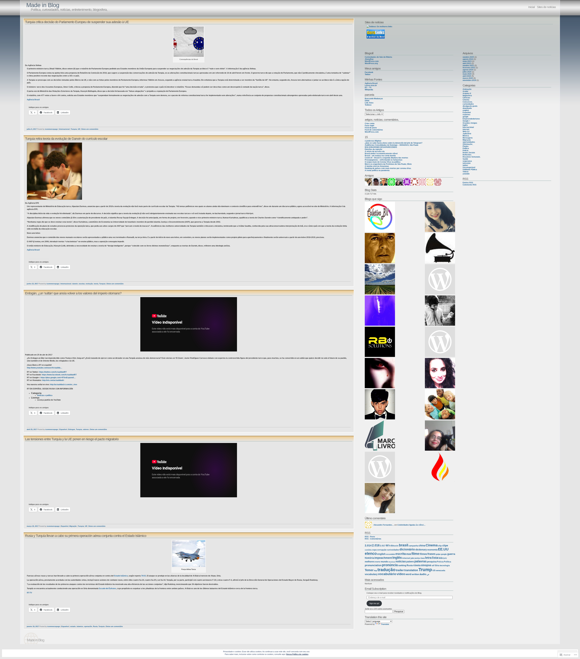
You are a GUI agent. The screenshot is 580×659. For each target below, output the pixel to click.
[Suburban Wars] (440, 373)
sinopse (426, 565)
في (428, 574)
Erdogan (71, 429)
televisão (466, 163)
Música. (466, 136)
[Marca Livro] (380, 435)
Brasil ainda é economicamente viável (381, 153)
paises (410, 561)
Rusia (95, 626)
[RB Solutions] (380, 342)
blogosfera (467, 96)
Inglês (397, 558)
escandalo (390, 554)
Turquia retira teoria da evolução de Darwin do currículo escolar (66, 139)
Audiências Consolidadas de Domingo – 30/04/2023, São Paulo (391, 145)
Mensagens (468, 138)
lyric (445, 558)
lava (423, 558)
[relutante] (380, 310)
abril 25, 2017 (32, 429)
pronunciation (373, 565)
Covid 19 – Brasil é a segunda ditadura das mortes (386, 158)
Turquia (74, 129)
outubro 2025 (468, 57)
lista (435, 557)
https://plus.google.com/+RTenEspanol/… (58, 378)
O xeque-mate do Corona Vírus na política (382, 162)
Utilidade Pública (470, 169)
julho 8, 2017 (32, 129)
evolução (89, 284)
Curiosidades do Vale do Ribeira (378, 57)
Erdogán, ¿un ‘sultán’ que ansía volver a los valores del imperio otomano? (73, 293)
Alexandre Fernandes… (384, 525)
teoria (96, 284)
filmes (423, 554)
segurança (467, 161)
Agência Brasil (33, 100)
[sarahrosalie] (380, 373)
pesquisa (432, 561)
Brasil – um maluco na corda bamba (380, 156)
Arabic (465, 91)
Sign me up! (374, 603)
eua (408, 553)
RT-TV (29, 593)
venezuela (440, 570)
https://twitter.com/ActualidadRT (53, 372)
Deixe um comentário (89, 129)
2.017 (382, 545)
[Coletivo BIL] (380, 217)
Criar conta (369, 123)
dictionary (421, 549)
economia (432, 549)
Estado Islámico (121, 576)
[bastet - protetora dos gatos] (440, 435)
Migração (73, 526)
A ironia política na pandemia (377, 170)
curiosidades (393, 550)
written (415, 574)
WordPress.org (371, 63)
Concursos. (468, 102)
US (433, 570)
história (369, 557)
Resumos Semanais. (471, 157)
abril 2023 (467, 63)
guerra (451, 554)
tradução (386, 569)
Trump (425, 569)
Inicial (531, 7)
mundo (384, 561)
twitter (465, 165)
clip (440, 545)
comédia (368, 550)
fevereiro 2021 (469, 68)
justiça (417, 558)
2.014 (368, 545)
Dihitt (367, 101)
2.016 (376, 545)
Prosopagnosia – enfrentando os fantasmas (383, 160)
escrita (400, 553)
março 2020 (468, 78)
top (375, 570)
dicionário (407, 549)
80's (388, 545)
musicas (391, 562)
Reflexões (467, 155)
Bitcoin (394, 545)
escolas (82, 284)
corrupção (382, 550)
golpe (438, 554)
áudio (423, 574)
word (408, 574)
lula (441, 557)
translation (411, 570)
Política (447, 562)
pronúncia (390, 565)
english (381, 554)
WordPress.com (372, 61)
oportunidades (469, 142)
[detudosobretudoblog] (380, 498)
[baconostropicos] (380, 279)
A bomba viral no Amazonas (377, 166)
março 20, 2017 (33, 526)
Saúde (465, 159)
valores (86, 429)
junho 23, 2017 (32, 284)
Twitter (368, 74)
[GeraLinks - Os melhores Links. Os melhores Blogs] (376, 38)
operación (88, 626)
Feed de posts (371, 128)
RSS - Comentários (373, 539)
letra (428, 557)
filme (415, 554)
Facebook (369, 72)
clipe (445, 545)
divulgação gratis (470, 106)
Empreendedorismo (471, 119)
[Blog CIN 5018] (380, 467)
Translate (385, 624)
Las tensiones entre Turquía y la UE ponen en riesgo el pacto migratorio (72, 439)
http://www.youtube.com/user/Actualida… (44, 368)
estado (73, 626)
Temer (369, 570)
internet (406, 558)
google (444, 554)
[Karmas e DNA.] (440, 217)
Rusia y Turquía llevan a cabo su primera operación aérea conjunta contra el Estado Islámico (85, 536)
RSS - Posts (370, 537)
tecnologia (445, 565)
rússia (416, 565)
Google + (466, 121)
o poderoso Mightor (373, 141)
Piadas (466, 146)
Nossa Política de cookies (297, 654)
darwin (75, 284)
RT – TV (368, 88)
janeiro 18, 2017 (33, 626)
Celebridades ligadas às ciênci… (411, 525)
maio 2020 (467, 74)
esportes (466, 115)
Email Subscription (375, 588)
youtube (466, 174)
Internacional (64, 129)
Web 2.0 (466, 131)
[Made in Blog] (440, 404)
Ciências (466, 98)
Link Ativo (369, 103)
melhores (370, 561)
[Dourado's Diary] (380, 404)
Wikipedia (369, 90)
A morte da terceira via (375, 151)
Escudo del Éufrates (107, 588)
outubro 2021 (468, 65)
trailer (400, 570)
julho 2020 (467, 72)
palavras (420, 561)
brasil (403, 545)
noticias (401, 561)
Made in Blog (42, 5)
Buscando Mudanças (374, 99)
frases (431, 553)
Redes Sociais (469, 153)
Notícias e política (44, 395)
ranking (402, 565)
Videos (466, 172)
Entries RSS (468, 183)
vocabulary (371, 574)
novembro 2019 (469, 80)
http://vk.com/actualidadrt (53, 380)
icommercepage (51, 129)
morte (377, 562)
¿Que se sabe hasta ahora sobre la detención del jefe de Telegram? (393, 143)
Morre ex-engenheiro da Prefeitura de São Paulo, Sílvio (388, 164)
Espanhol (63, 429)
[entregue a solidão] (440, 310)
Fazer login (369, 126)
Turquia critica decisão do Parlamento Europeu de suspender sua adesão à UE (77, 22)
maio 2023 (467, 61)
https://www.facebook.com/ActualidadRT (59, 375)
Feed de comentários (374, 130)
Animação (467, 89)
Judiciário (467, 134)
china (422, 545)
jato (412, 558)
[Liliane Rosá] (440, 279)
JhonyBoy (369, 59)
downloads (467, 108)
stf (433, 565)
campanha (413, 546)
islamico (80, 626)
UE (79, 129)
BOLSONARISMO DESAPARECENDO (381, 147)
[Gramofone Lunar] (440, 248)
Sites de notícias (546, 7)
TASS (143, 576)
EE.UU (443, 549)
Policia (440, 562)
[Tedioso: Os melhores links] (379, 27)
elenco (371, 553)
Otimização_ (468, 144)
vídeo (401, 574)
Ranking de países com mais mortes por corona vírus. (388, 168)
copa (374, 550)
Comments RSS (469, 185)
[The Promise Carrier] (440, 467)
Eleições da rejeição (373, 149)
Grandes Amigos (470, 123)
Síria (437, 565)
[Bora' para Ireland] (440, 342)
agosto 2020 (468, 70)
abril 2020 (467, 76)
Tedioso (368, 105)
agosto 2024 (468, 59)
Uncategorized (469, 167)
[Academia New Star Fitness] (380, 248)
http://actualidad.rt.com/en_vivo (63, 384)
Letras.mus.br (371, 85)
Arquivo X (467, 93)
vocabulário (387, 574)
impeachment (383, 557)
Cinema (432, 545)
